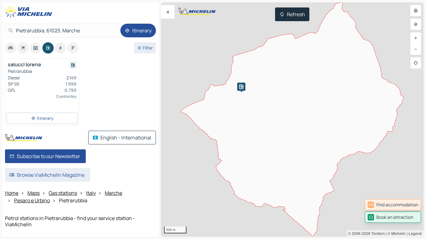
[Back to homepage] (30, 12)
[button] (241, 87)
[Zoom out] (415, 49)
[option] (10, 48)
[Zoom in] (415, 38)
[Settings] (415, 24)
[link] (393, 204)
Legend (415, 233)
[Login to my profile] (415, 10)
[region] (292, 119)
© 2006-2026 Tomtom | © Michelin (377, 233)
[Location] (415, 62)
